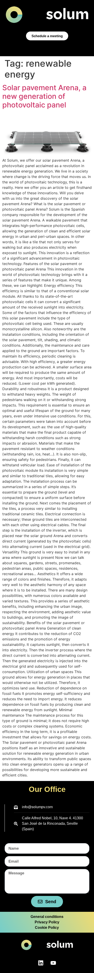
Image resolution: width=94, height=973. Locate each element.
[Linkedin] (41, 962)
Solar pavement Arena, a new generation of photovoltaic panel (44, 96)
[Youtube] (53, 962)
